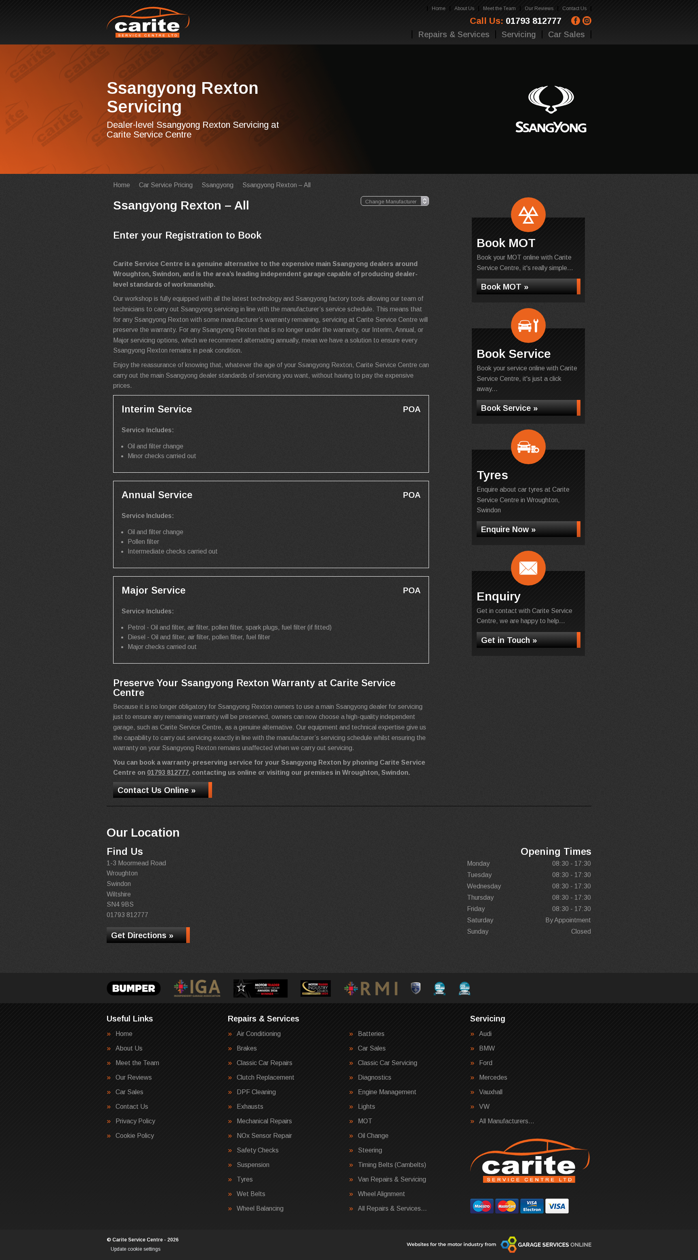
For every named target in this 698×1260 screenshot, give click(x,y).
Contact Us (574, 8)
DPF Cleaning (256, 1092)
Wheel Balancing (260, 1208)
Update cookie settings (135, 1249)
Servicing (519, 34)
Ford (485, 1063)
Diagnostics (374, 1077)
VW (484, 1107)
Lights (366, 1107)
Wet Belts (251, 1194)
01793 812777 (515, 21)
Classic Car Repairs (264, 1063)
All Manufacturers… (506, 1121)
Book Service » (509, 408)
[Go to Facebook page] (575, 20)
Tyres (245, 1179)
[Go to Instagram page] (586, 20)
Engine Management (387, 1092)
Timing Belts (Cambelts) (392, 1165)
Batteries (371, 1034)
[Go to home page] (149, 22)
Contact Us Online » (157, 790)
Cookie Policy (135, 1136)
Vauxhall (490, 1092)
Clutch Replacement (265, 1077)
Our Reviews (539, 8)
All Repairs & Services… (392, 1208)
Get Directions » (142, 935)
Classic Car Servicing (387, 1063)
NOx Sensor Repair (264, 1136)
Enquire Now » (508, 529)
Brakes (247, 1048)
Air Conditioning (259, 1034)
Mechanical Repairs (264, 1121)
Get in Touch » (509, 640)
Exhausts (250, 1107)
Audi (485, 1034)
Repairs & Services (454, 34)
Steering (370, 1150)
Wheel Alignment (381, 1194)
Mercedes (493, 1077)
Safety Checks (258, 1150)
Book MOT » (504, 286)
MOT (365, 1121)
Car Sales (566, 34)
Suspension (253, 1165)
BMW (487, 1048)
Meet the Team (499, 8)
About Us (464, 8)
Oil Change (373, 1136)
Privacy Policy (135, 1121)
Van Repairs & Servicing (392, 1179)
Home (439, 8)
